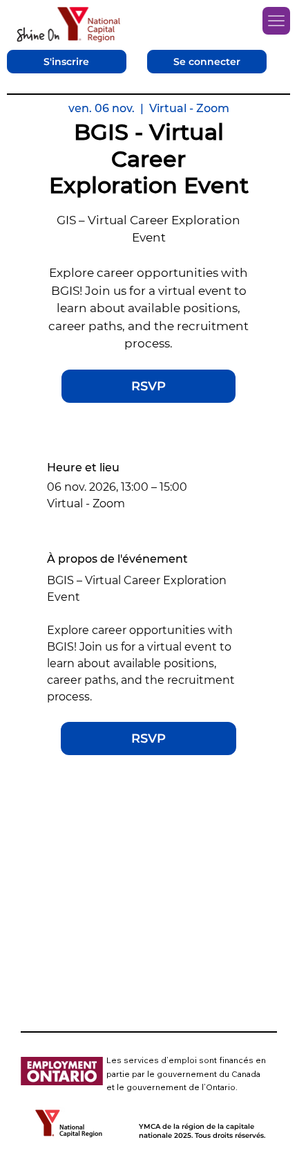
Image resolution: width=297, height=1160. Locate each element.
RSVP (148, 386)
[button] (66, 62)
